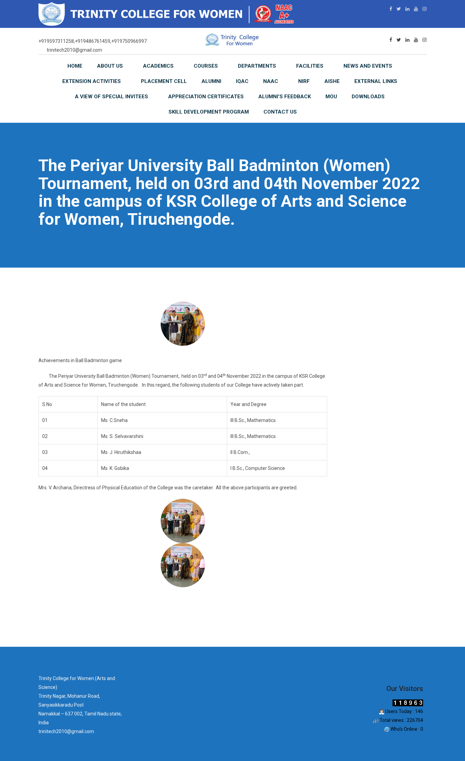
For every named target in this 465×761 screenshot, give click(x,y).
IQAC (242, 81)
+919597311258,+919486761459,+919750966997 (92, 41)
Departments (257, 66)
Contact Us (280, 112)
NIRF (304, 81)
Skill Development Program (209, 112)
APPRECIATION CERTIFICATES (206, 97)
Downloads (368, 97)
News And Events (367, 66)
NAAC (270, 81)
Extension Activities (91, 81)
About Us (110, 66)
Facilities (309, 66)
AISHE (332, 81)
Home (74, 66)
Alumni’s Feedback (284, 97)
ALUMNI (211, 81)
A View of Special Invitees (111, 97)
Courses (206, 66)
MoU (331, 97)
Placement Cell (164, 81)
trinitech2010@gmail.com (74, 50)
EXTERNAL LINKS (375, 81)
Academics (158, 66)
